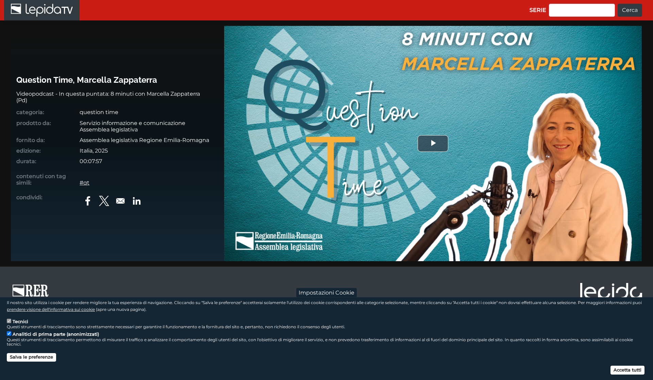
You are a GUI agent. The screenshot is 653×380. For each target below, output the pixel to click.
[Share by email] (120, 201)
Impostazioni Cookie (326, 292)
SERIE (538, 10)
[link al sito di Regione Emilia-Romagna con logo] (32, 294)
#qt (84, 182)
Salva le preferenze (31, 357)
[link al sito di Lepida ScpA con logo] (611, 293)
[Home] (42, 10)
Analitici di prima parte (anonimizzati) (56, 334)
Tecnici (20, 321)
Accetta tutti (627, 370)
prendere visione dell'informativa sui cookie (51, 309)
